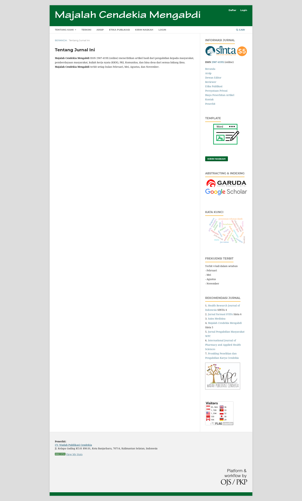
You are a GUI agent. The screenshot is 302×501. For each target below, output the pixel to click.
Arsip (100, 29)
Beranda (61, 40)
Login (162, 29)
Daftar (232, 10)
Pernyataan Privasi (216, 90)
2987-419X (218, 62)
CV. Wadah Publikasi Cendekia (73, 445)
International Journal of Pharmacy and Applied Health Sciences (223, 345)
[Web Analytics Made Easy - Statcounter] (60, 454)
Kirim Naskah (144, 29)
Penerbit (210, 103)
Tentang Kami (64, 29)
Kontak (209, 99)
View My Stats (74, 454)
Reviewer (210, 82)
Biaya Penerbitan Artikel (219, 95)
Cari (241, 29)
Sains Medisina (216, 318)
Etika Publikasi (119, 29)
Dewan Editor (213, 77)
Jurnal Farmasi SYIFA (220, 314)
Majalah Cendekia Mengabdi (225, 323)
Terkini (86, 29)
